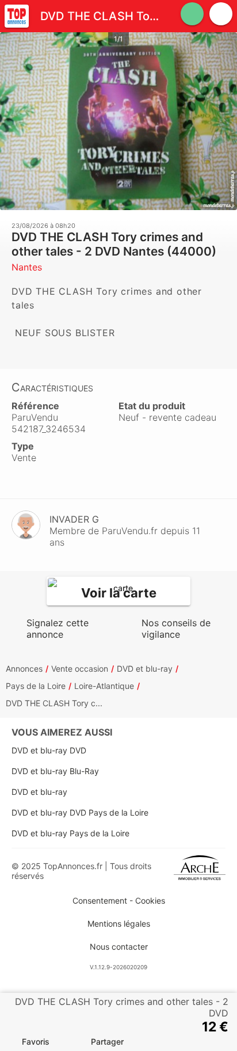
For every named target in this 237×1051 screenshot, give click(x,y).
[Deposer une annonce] (192, 13)
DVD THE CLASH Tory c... (54, 703)
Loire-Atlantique (104, 686)
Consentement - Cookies (118, 900)
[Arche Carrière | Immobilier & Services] (199, 870)
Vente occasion (79, 668)
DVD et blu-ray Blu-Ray (55, 771)
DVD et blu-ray (145, 668)
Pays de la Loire (36, 686)
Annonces (24, 668)
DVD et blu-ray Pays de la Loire (70, 833)
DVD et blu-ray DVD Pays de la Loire (80, 812)
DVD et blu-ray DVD (49, 750)
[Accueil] (17, 16)
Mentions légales (118, 923)
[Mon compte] (220, 13)
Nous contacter (119, 946)
